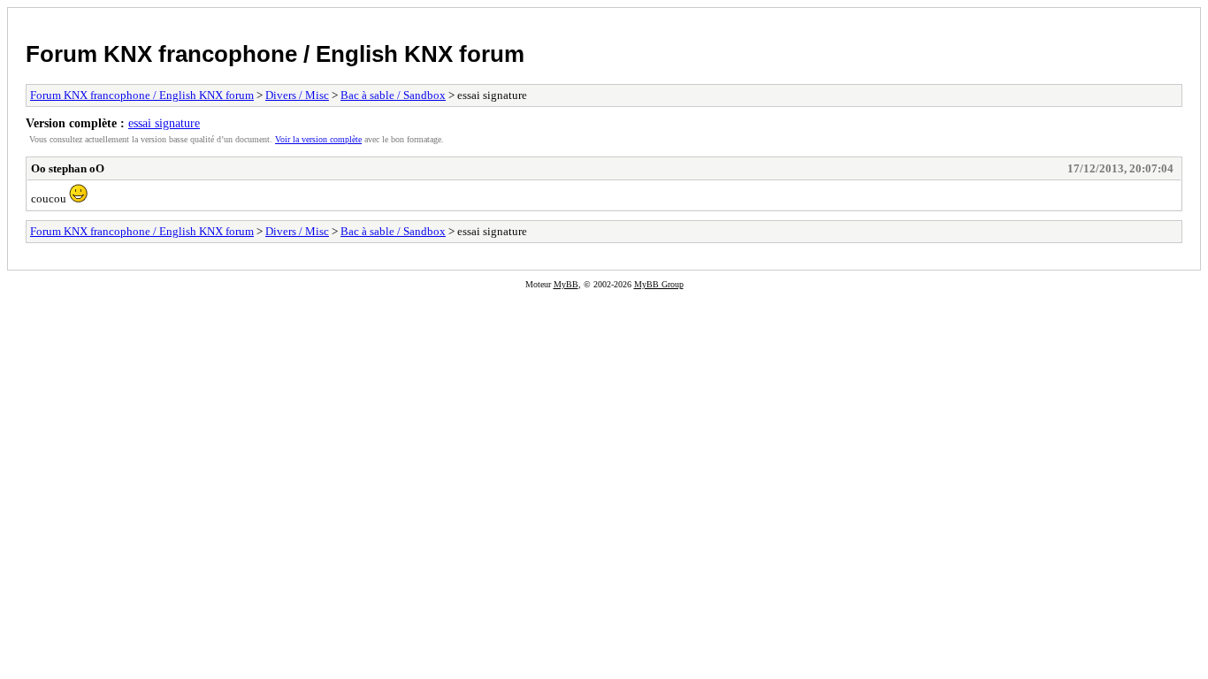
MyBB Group (659, 284)
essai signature (164, 123)
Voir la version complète (318, 139)
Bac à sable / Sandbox (393, 95)
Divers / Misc (297, 95)
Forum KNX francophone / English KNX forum (275, 54)
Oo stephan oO (67, 168)
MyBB (566, 284)
